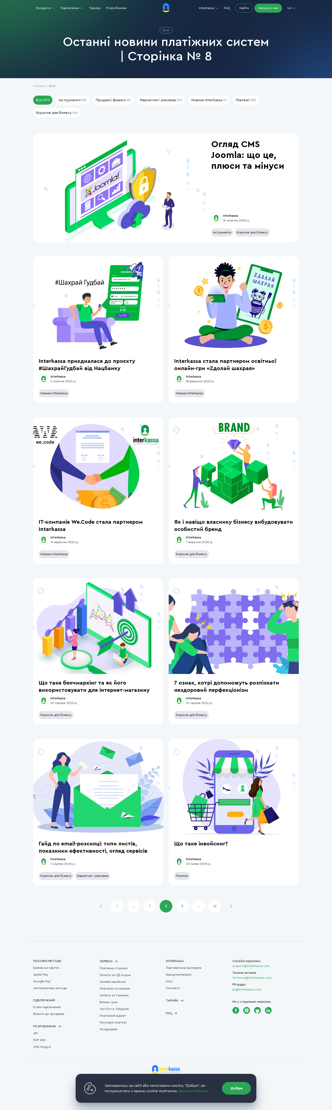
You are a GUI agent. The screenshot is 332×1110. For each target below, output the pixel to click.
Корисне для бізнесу (252, 232)
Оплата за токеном (114, 995)
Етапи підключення (47, 1007)
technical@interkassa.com (251, 977)
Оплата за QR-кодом (115, 975)
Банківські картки (46, 967)
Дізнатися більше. (194, 1091)
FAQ (227, 8)
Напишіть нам (268, 8)
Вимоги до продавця (48, 1014)
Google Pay (42, 981)
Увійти (244, 8)
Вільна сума (108, 1002)
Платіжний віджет (113, 1015)
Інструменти (222, 232)
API (35, 1033)
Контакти (173, 988)
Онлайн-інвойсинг (113, 981)
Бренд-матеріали (179, 974)
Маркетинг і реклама (92, 876)
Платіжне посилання (115, 988)
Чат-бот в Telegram (114, 1009)
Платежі (182, 876)
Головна (39, 86)
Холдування (108, 1029)
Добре (237, 1088)
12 (215, 906)
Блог (169, 981)
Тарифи (95, 8)
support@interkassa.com (251, 966)
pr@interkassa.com (246, 989)
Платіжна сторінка (113, 968)
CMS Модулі (42, 1047)
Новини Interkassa (54, 393)
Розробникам (116, 8)
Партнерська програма (183, 967)
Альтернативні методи (50, 988)
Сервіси (106, 961)
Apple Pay (40, 974)
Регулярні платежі (113, 1022)
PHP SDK (39, 1040)
